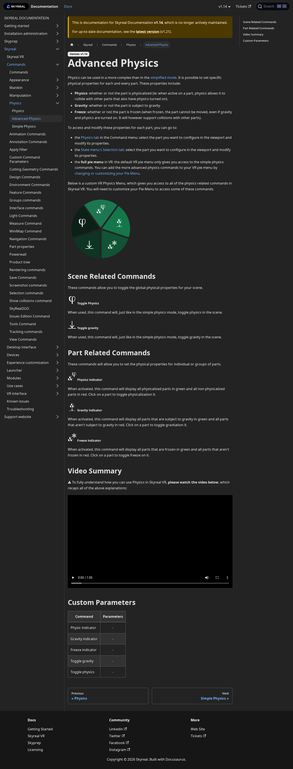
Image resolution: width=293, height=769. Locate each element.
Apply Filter (18, 149)
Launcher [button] (14, 370)
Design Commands (24, 177)
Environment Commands (29, 184)
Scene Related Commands (259, 22)
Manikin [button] (16, 87)
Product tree (19, 262)
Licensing (35, 749)
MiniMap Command (25, 231)
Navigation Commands (28, 238)
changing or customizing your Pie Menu (107, 173)
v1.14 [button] (223, 6)
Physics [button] (15, 103)
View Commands (23, 339)
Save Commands (22, 277)
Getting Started (40, 729)
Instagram (117, 749)
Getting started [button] (16, 25)
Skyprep (34, 742)
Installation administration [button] (25, 33)
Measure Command (25, 223)
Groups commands (25, 200)
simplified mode (163, 77)
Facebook (117, 742)
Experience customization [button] (28, 362)
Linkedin (116, 729)
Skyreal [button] (10, 49)
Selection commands (26, 293)
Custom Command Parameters (24, 159)
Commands (18, 72)
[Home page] (72, 44)
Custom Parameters (256, 41)
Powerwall (17, 254)
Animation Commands (27, 134)
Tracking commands (25, 331)
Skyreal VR (15, 56)
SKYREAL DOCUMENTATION (26, 18)
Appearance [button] (19, 80)
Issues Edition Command (29, 316)
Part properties (21, 246)
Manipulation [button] (20, 95)
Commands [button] (16, 64)
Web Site (198, 729)
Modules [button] (14, 378)
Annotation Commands (28, 141)
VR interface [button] (17, 393)
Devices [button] (13, 354)
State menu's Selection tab (102, 149)
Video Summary (253, 34)
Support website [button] (17, 416)
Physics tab (90, 137)
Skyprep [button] (11, 41)
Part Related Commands (258, 28)
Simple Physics (24, 126)
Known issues (18, 401)
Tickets (241, 6)
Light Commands (23, 215)
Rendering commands (27, 269)
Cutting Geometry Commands (33, 169)
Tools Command (22, 324)
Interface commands (26, 208)
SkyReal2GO (19, 308)
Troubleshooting (20, 409)
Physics (18, 110)
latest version (147, 31)
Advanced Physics (26, 118)
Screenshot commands (28, 285)
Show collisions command (30, 300)
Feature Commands (25, 192)
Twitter (115, 736)
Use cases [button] (15, 385)
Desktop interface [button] (21, 347)
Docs (68, 6)
